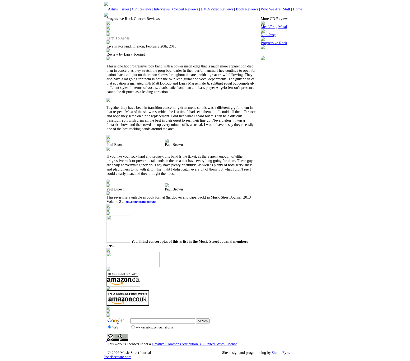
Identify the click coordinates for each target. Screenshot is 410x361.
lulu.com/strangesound (141, 202)
